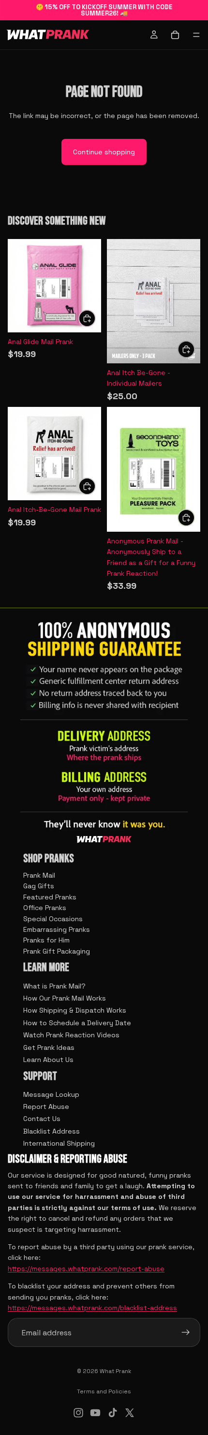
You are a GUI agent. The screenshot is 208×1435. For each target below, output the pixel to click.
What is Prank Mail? (54, 985)
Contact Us (41, 1118)
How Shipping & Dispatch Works (74, 1010)
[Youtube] (95, 1413)
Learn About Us (48, 1059)
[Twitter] (129, 1413)
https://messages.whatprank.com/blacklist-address (92, 1307)
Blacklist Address (51, 1131)
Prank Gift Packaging (56, 951)
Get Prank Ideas (48, 1047)
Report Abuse (46, 1106)
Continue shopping (104, 152)
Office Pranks (44, 907)
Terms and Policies (104, 1391)
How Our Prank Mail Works (64, 998)
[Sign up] (186, 1332)
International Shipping (59, 1143)
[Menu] (196, 35)
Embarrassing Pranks (56, 929)
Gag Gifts (38, 886)
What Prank (116, 1371)
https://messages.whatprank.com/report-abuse (86, 1268)
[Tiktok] (113, 1413)
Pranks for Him (46, 940)
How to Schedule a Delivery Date (77, 1022)
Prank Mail (39, 875)
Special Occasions (53, 918)
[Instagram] (78, 1413)
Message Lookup (51, 1094)
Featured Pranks (49, 897)
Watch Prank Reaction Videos (71, 1035)
